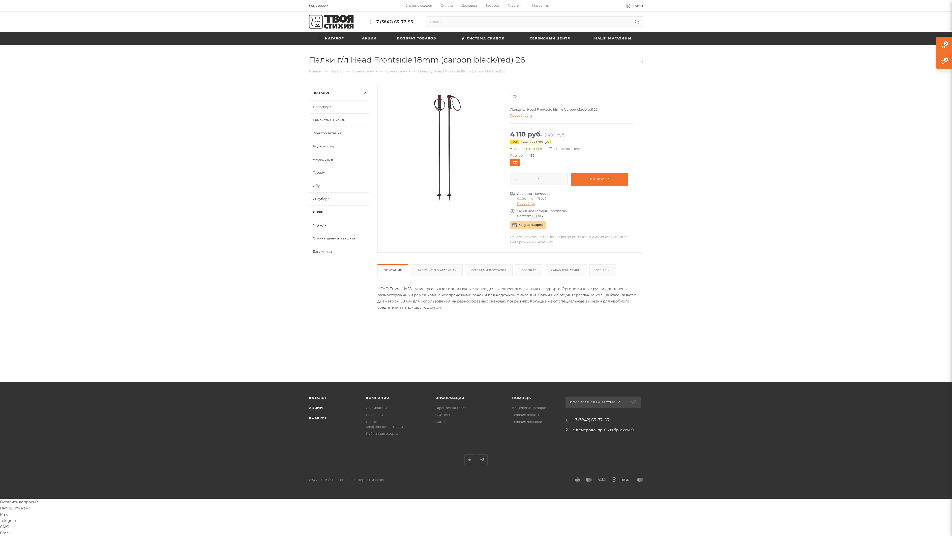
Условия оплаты (525, 415)
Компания (377, 398)
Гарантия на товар (451, 408)
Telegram (482, 459)
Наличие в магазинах (436, 270)
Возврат (528, 270)
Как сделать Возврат (529, 408)
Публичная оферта (382, 434)
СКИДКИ (442, 415)
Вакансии (374, 415)
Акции (316, 408)
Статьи (440, 422)
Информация (449, 398)
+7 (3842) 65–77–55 (393, 22)
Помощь (521, 398)
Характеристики (566, 270)
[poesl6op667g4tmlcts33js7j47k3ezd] (444, 148)
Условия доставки (527, 422)
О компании (376, 408)
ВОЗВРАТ (318, 418)
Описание (393, 270)
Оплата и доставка (488, 270)
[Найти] (637, 21)
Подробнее (526, 203)
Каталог (318, 398)
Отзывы (602, 270)
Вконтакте (469, 459)
